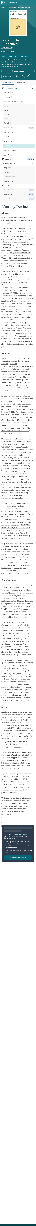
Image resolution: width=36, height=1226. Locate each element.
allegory (13, 236)
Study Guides (11, 7)
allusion (4, 363)
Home (3, 7)
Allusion (13, 363)
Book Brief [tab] (22, 82)
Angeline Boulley (7, 47)
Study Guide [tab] (9, 82)
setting (6, 712)
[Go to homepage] (9, 2)
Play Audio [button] (8, 76)
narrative (20, 247)
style (14, 606)
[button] (17, 76)
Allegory (6, 242)
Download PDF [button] (19, 71)
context (24, 617)
